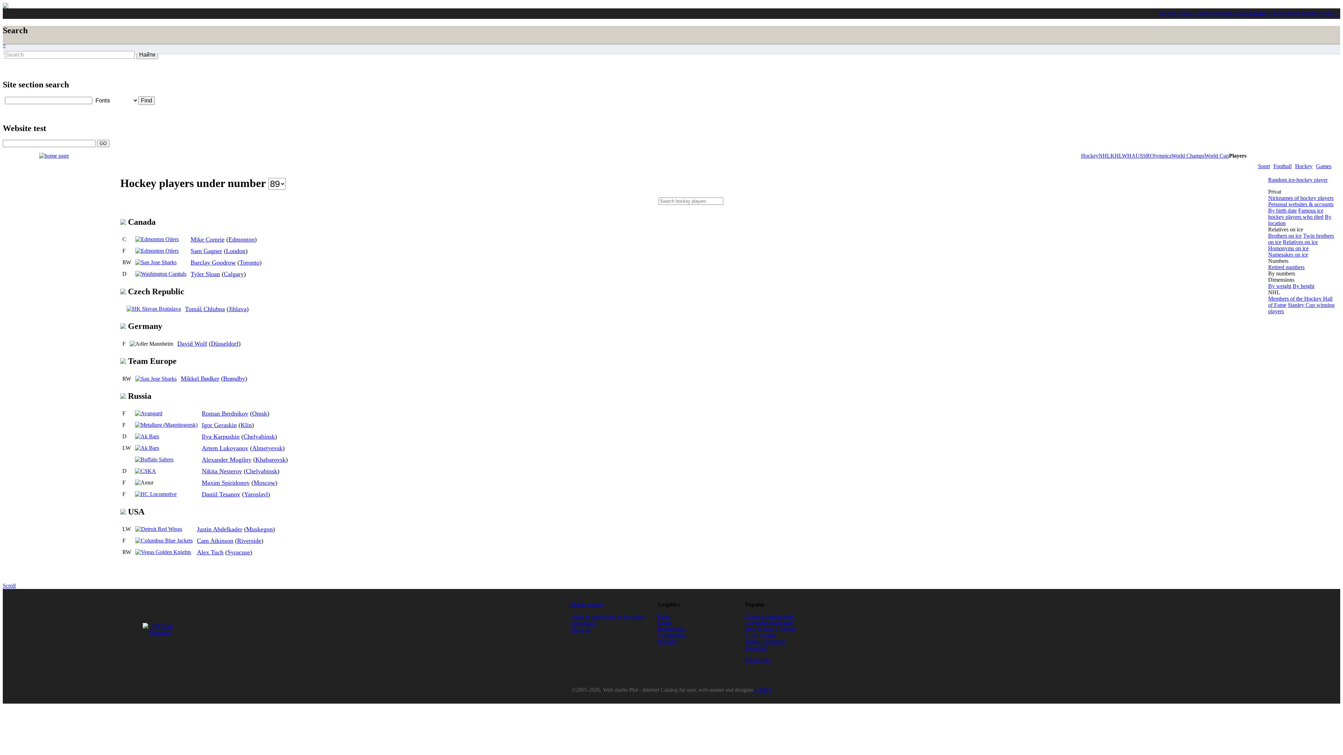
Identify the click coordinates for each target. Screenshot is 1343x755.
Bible (1329, 13)
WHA (1129, 156)
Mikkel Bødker (200, 378)
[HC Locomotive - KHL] (156, 494)
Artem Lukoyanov (225, 448)
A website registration (769, 623)
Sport (1264, 166)
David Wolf (192, 343)
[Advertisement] (182, 76)
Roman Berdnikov (225, 413)
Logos (665, 623)
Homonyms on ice (1288, 248)
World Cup (1217, 156)
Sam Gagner (206, 250)
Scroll (9, 586)
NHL (1104, 156)
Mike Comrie (208, 239)
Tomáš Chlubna (205, 308)
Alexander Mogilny (226, 459)
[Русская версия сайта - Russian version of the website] (5, 6)
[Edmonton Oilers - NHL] (157, 239)
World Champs (1188, 156)
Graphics (1240, 13)
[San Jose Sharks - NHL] (156, 262)
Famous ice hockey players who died (1295, 214)
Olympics (1160, 156)
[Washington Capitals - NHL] (160, 274)
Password (756, 648)
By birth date (1282, 211)
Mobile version (586, 604)
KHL (1116, 156)
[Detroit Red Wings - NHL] (158, 529)
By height (1303, 286)
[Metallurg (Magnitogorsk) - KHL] (166, 425)
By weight (1279, 286)
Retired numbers (1286, 267)
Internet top (757, 660)
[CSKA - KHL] (145, 471)
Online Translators (765, 642)
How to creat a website (770, 629)
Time (1292, 13)
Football (1282, 166)
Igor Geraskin (219, 425)
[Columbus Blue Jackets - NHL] (164, 541)
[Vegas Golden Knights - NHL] (163, 552)
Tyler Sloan (205, 274)
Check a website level (769, 616)
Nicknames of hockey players (1301, 198)
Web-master (1217, 13)
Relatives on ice (1300, 242)
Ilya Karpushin (221, 436)
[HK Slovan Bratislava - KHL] (154, 309)
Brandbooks (671, 629)
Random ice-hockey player (1298, 180)
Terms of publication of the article (607, 617)
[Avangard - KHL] (148, 413)
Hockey (1304, 166)
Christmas (1309, 13)
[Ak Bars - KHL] (147, 436)
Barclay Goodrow (213, 262)
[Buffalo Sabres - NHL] (154, 459)
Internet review (1175, 13)
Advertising (583, 623)
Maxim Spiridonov (226, 482)
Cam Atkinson (215, 540)
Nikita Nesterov (222, 471)
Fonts (664, 616)
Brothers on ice (1285, 236)
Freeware (1276, 13)
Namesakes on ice (1288, 255)
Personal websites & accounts (1301, 204)
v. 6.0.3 (763, 690)
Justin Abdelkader (219, 529)
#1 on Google (760, 635)
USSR (1143, 156)
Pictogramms (672, 635)
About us (580, 630)
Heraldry (667, 642)
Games (1258, 13)
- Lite (1198, 13)
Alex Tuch (210, 552)
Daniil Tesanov (221, 494)
